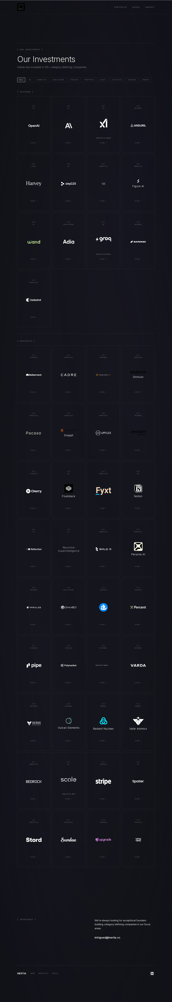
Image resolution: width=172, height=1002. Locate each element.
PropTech (89, 80)
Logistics (117, 80)
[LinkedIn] (152, 973)
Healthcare (58, 80)
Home (33, 973)
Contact (150, 7)
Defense (132, 80)
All (21, 80)
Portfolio (120, 7)
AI (30, 80)
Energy (146, 80)
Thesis (136, 7)
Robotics (42, 80)
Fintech (75, 80)
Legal (103, 80)
